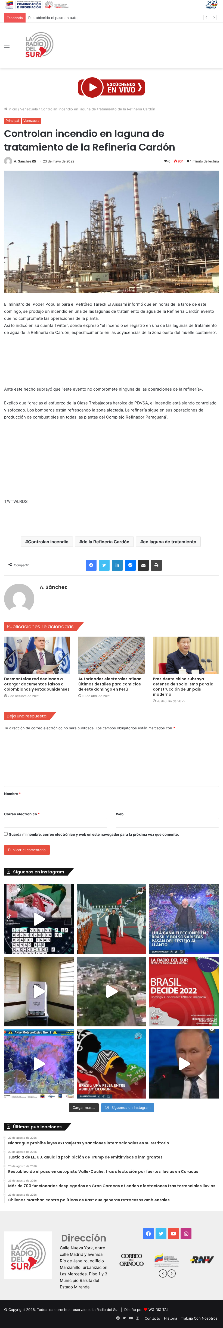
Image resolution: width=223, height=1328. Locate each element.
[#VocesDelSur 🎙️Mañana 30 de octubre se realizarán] (112, 1064)
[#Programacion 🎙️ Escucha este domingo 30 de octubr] (184, 991)
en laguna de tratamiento (169, 541)
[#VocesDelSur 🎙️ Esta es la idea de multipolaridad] (184, 1064)
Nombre (12, 793)
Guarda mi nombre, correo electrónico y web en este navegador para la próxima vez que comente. (94, 834)
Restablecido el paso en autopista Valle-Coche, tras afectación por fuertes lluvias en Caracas (107, 17)
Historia (170, 1318)
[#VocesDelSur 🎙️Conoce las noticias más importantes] (39, 919)
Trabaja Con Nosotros (199, 1318)
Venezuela (29, 109)
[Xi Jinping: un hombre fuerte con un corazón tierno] (112, 919)
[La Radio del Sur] (39, 46)
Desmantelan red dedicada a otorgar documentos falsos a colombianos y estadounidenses (37, 684)
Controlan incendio (48, 541)
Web (119, 814)
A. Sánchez (23, 161)
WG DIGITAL (158, 1309)
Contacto (152, 1318)
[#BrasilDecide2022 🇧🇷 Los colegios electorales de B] (39, 991)
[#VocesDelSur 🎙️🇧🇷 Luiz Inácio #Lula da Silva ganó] (184, 919)
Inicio (12, 109)
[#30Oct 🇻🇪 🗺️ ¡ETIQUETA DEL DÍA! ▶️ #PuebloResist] (112, 991)
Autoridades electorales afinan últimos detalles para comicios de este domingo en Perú (109, 684)
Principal (12, 121)
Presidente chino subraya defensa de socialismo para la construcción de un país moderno (183, 686)
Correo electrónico (22, 814)
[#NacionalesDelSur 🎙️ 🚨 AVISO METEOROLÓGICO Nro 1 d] (39, 1064)
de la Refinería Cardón (105, 541)
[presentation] (163, 1274)
